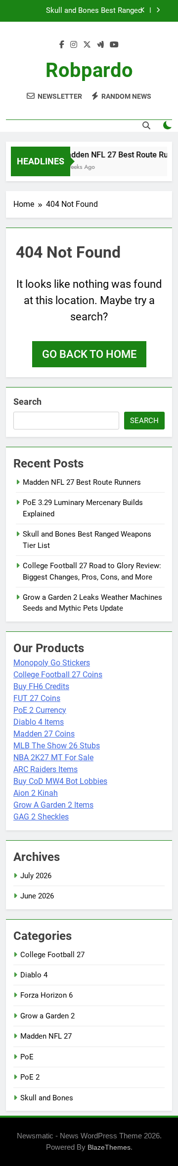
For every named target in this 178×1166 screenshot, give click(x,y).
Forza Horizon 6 (46, 995)
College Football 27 (52, 954)
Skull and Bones (46, 1097)
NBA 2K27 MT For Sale (53, 757)
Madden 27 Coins (44, 733)
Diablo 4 (33, 975)
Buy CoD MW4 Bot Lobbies (60, 781)
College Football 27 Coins (57, 674)
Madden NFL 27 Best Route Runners (82, 482)
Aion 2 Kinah (35, 793)
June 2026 (37, 896)
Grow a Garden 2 (47, 1015)
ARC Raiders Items (45, 769)
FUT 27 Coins (36, 698)
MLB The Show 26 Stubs (56, 745)
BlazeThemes (109, 1147)
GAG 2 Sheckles (41, 816)
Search (27, 401)
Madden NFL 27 (46, 1036)
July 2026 (35, 875)
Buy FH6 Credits (41, 686)
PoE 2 (30, 1077)
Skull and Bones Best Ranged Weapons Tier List (94, 11)
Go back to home (89, 354)
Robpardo (89, 70)
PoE (27, 1056)
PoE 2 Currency (39, 710)
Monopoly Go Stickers (51, 662)
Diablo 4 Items (38, 722)
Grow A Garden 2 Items (53, 805)
